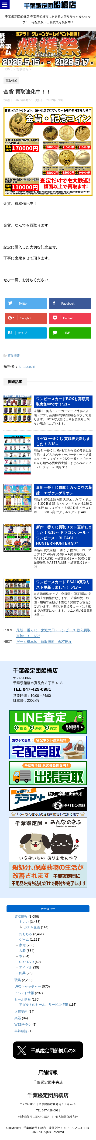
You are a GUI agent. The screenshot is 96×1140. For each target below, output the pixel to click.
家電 (22, 945)
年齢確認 (20, 1031)
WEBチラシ (22, 1024)
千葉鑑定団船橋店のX (53, 1050)
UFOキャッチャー (27, 986)
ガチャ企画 (32, 927)
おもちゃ (25, 934)
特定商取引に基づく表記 (33, 1116)
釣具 (22, 973)
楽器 (17, 1018)
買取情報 (14, 355)
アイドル (25, 967)
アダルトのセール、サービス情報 (43, 1004)
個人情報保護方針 (66, 1116)
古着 (22, 950)
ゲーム (24, 939)
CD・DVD (26, 962)
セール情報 (22, 999)
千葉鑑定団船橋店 (48, 1095)
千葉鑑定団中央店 (48, 1082)
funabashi (26, 367)
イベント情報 (24, 993)
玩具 (17, 980)
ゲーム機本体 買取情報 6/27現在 (44, 642)
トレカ (24, 921)
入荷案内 (20, 1011)
